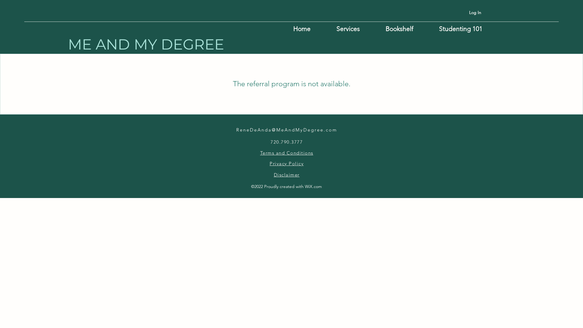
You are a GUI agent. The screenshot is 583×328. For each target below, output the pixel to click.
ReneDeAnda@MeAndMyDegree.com (286, 130)
